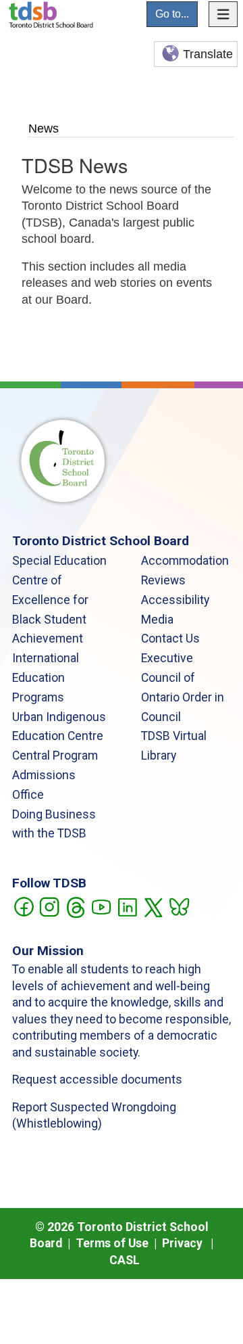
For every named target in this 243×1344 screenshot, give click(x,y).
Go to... (172, 14)
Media (157, 619)
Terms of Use (112, 1243)
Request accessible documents (97, 1079)
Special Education (59, 560)
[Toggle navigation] (223, 14)
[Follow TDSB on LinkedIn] (127, 905)
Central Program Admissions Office (55, 775)
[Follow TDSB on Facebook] (23, 905)
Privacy (182, 1243)
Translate (208, 54)
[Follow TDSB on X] (153, 905)
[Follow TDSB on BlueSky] (178, 905)
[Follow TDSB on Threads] (75, 905)
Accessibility (175, 600)
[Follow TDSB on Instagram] (49, 905)
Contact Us (170, 638)
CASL (124, 1260)
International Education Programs (45, 677)
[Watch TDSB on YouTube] (101, 905)
